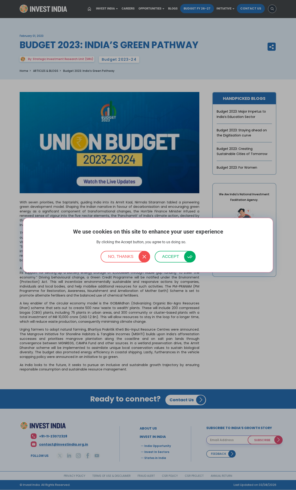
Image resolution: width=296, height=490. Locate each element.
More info (193, 242)
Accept (170, 256)
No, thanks (120, 256)
